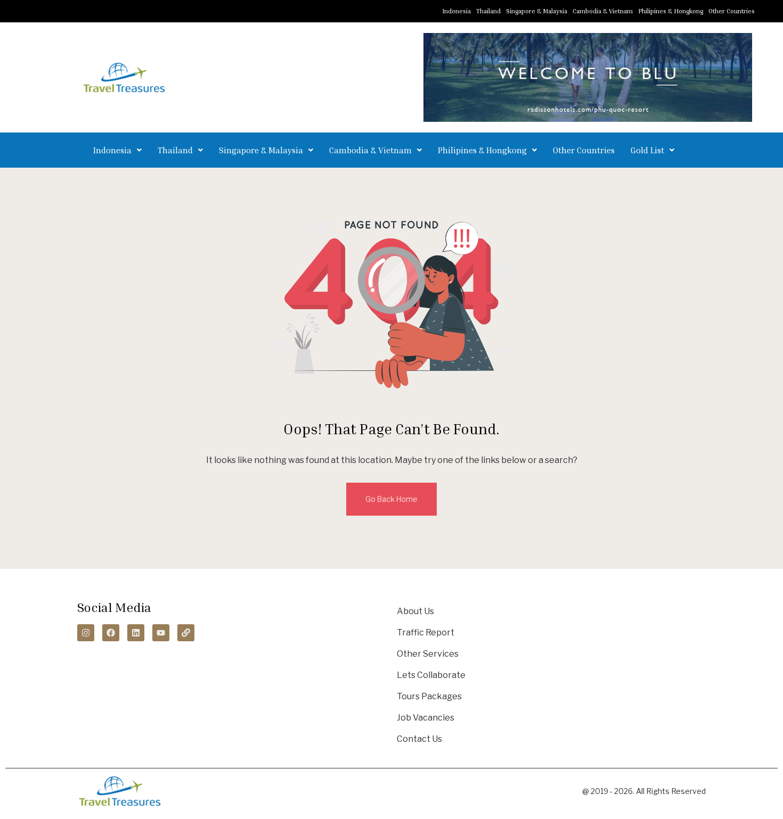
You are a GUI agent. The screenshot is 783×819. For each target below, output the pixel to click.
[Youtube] (160, 632)
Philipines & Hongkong (670, 11)
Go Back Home (391, 498)
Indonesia (456, 11)
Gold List (647, 150)
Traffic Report (425, 632)
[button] (117, 150)
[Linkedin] (135, 632)
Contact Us (419, 739)
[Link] (185, 632)
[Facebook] (110, 632)
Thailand (488, 11)
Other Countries (731, 11)
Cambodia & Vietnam (603, 11)
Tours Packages (429, 696)
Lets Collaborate (431, 675)
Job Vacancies (425, 718)
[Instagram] (85, 632)
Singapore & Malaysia (536, 11)
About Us (415, 611)
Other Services (428, 654)
